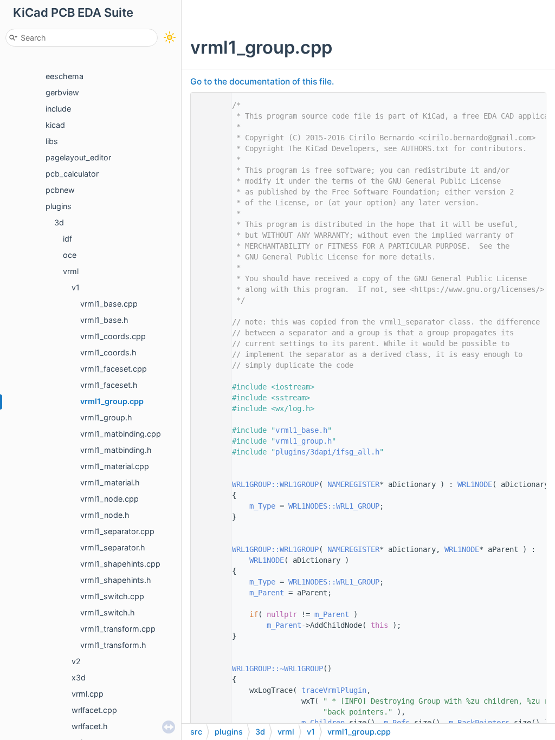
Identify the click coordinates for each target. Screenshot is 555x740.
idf (67, 238)
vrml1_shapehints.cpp (120, 563)
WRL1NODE (474, 484)
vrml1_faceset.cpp (113, 368)
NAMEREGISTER (353, 484)
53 (208, 668)
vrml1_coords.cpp (113, 336)
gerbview (62, 92)
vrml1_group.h (106, 417)
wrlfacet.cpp (94, 710)
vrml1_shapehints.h (115, 580)
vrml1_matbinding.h (116, 450)
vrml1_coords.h (108, 352)
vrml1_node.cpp (109, 498)
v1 (76, 287)
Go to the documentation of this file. (262, 81)
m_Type (262, 506)
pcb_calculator (72, 173)
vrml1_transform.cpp (118, 628)
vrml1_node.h (105, 515)
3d (59, 222)
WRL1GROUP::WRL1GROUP (275, 484)
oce (69, 254)
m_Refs (397, 722)
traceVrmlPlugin (333, 690)
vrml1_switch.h (107, 612)
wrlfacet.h (90, 726)
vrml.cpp (88, 693)
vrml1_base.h (104, 319)
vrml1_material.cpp (114, 466)
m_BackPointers (479, 722)
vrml (71, 271)
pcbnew (60, 189)
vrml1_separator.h (112, 547)
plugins (59, 206)
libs (52, 141)
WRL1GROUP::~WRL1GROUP (277, 668)
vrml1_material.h (110, 482)
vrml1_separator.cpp (117, 531)
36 (208, 484)
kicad (55, 124)
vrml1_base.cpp (109, 303)
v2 (76, 661)
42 (208, 549)
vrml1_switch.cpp (112, 596)
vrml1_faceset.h (109, 385)
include (58, 108)
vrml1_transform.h (113, 645)
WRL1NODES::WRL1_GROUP (333, 506)
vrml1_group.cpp (112, 401)
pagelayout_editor (78, 157)
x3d (79, 677)
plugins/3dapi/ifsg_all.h (327, 451)
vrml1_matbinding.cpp (120, 433)
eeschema (64, 76)
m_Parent (266, 592)
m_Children (323, 722)
